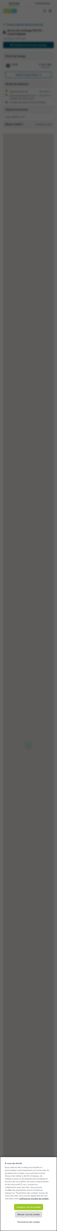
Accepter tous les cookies (28, 1207)
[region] (28, 1194)
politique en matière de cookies (34, 1198)
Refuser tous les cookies (28, 1214)
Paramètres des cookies (28, 1222)
